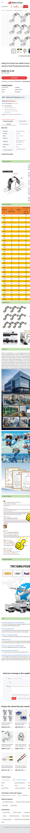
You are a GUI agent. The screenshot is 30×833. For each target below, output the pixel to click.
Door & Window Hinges (8, 802)
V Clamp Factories (17, 812)
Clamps (25, 10)
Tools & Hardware (8, 10)
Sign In (3, 114)
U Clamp (4, 816)
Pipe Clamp (5, 805)
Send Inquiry (14, 78)
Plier (2, 785)
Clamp (2, 783)
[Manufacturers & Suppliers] (15, 2)
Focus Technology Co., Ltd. (18, 827)
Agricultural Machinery (20, 783)
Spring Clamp (14, 805)
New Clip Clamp (25, 816)
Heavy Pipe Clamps (7, 819)
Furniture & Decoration (20, 788)
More (2, 822)
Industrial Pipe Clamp (14, 816)
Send (14, 698)
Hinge (16, 785)
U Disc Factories (6, 812)
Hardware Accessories (18, 10)
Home (2, 10)
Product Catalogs (22, 780)
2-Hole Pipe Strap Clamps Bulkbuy (22, 819)
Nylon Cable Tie (4, 788)
